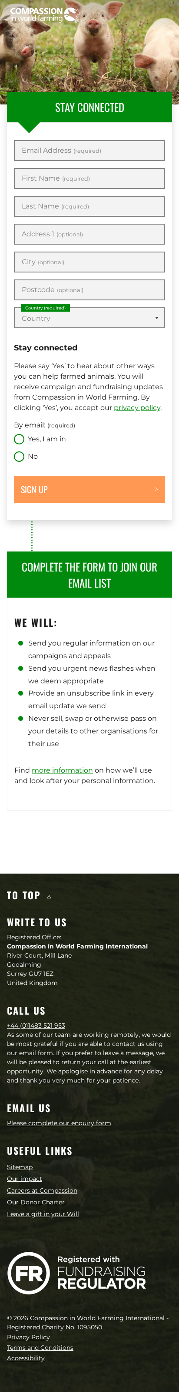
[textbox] (89, 318)
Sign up (34, 489)
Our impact (24, 1179)
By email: (44, 425)
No (33, 456)
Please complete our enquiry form (59, 1123)
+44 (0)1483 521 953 (36, 1025)
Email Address (61, 150)
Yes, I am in (47, 439)
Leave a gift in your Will (43, 1214)
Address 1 (52, 234)
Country (45, 308)
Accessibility (26, 1358)
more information (62, 770)
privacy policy (137, 407)
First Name (56, 178)
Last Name (55, 206)
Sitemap (20, 1167)
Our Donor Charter (36, 1202)
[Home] (45, 15)
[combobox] (89, 317)
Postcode (52, 289)
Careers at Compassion (42, 1190)
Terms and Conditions (40, 1348)
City (43, 262)
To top (25, 895)
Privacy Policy (28, 1337)
